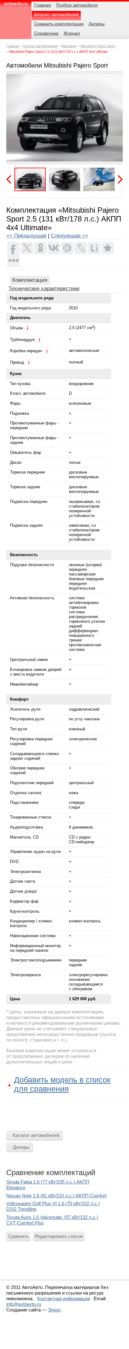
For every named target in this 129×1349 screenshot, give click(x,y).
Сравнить (18, 1236)
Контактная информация (63, 1298)
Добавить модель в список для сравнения (62, 1084)
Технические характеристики (44, 289)
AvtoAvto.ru (15, 5)
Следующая (118, 179)
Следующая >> (69, 236)
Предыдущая (11, 179)
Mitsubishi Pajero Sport (97, 46)
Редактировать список (59, 1236)
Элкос (54, 1309)
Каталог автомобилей (40, 46)
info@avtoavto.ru (23, 1304)
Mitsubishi (68, 46)
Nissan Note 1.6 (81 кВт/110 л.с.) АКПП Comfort (56, 1195)
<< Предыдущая (26, 236)
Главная (12, 46)
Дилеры (21, 1147)
